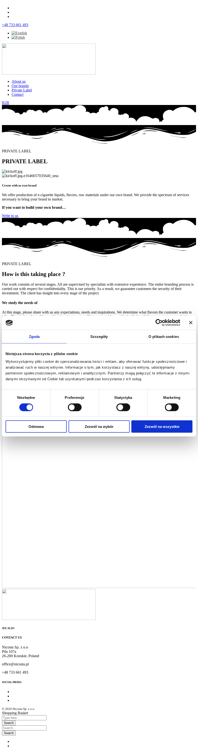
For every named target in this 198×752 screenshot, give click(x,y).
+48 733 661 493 (15, 25)
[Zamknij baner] (190, 322)
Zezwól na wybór (99, 426)
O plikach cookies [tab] (163, 337)
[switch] (75, 407)
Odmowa (36, 426)
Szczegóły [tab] (99, 337)
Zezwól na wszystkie (162, 426)
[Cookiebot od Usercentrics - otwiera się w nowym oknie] (159, 322)
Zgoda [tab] (34, 337)
